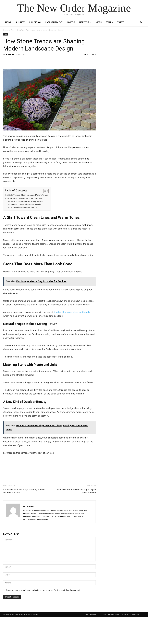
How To (70, 22)
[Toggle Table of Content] (44, 190)
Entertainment (53, 22)
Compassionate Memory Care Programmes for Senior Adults (24, 491)
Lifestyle (84, 22)
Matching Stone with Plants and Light (26, 204)
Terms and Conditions (130, 614)
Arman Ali (10, 54)
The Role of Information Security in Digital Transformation (75, 491)
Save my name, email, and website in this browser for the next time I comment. (43, 590)
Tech (108, 22)
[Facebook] (6, 61)
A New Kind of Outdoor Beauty (24, 207)
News (99, 22)
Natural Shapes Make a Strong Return (26, 201)
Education (35, 22)
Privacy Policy (113, 614)
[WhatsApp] (26, 61)
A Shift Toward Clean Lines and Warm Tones (27, 195)
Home (8, 22)
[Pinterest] (19, 61)
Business (20, 22)
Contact (103, 614)
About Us (93, 614)
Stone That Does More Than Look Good (25, 198)
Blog (12, 30)
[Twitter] (13, 61)
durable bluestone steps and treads (72, 312)
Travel (121, 22)
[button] (141, 22)
